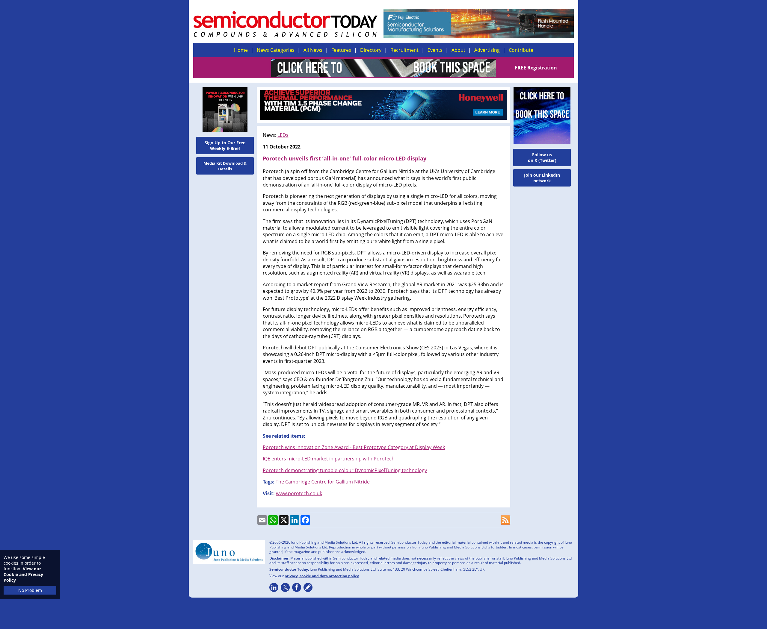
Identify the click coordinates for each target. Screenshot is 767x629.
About (458, 50)
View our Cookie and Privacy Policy (23, 574)
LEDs (283, 135)
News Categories (276, 50)
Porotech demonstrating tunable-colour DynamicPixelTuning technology (345, 470)
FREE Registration (536, 67)
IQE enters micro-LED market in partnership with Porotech (329, 458)
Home (241, 50)
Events (435, 50)
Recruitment (404, 50)
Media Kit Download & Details (225, 166)
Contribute (521, 50)
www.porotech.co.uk (299, 493)
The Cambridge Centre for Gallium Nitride (323, 481)
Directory (370, 50)
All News (313, 50)
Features (341, 50)
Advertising (487, 50)
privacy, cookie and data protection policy (322, 575)
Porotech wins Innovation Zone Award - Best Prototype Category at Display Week (354, 447)
